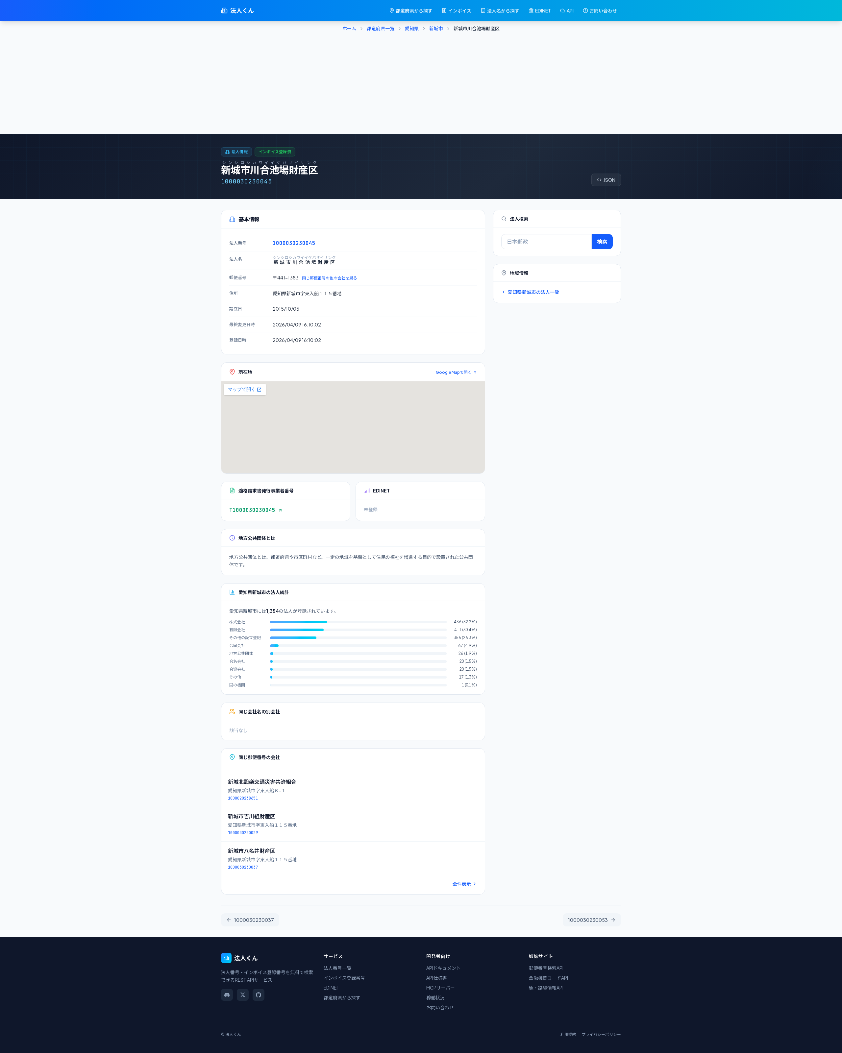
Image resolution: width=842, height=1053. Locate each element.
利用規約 (568, 1034)
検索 (602, 241)
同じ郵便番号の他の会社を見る (329, 277)
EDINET (543, 10)
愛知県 (412, 28)
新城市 (436, 28)
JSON (609, 180)
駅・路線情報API (546, 988)
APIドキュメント (443, 968)
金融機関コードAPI (548, 978)
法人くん (242, 10)
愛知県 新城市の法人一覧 (533, 292)
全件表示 (462, 884)
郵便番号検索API (546, 968)
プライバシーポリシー (601, 1034)
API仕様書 (436, 978)
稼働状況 (435, 997)
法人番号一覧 (337, 968)
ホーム (349, 28)
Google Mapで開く (454, 372)
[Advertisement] (421, 85)
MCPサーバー (440, 988)
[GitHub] (258, 995)
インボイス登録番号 (344, 978)
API (570, 10)
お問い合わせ (603, 10)
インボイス (459, 10)
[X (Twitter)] (243, 995)
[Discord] (227, 995)
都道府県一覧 (380, 28)
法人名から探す (503, 10)
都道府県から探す (414, 10)
